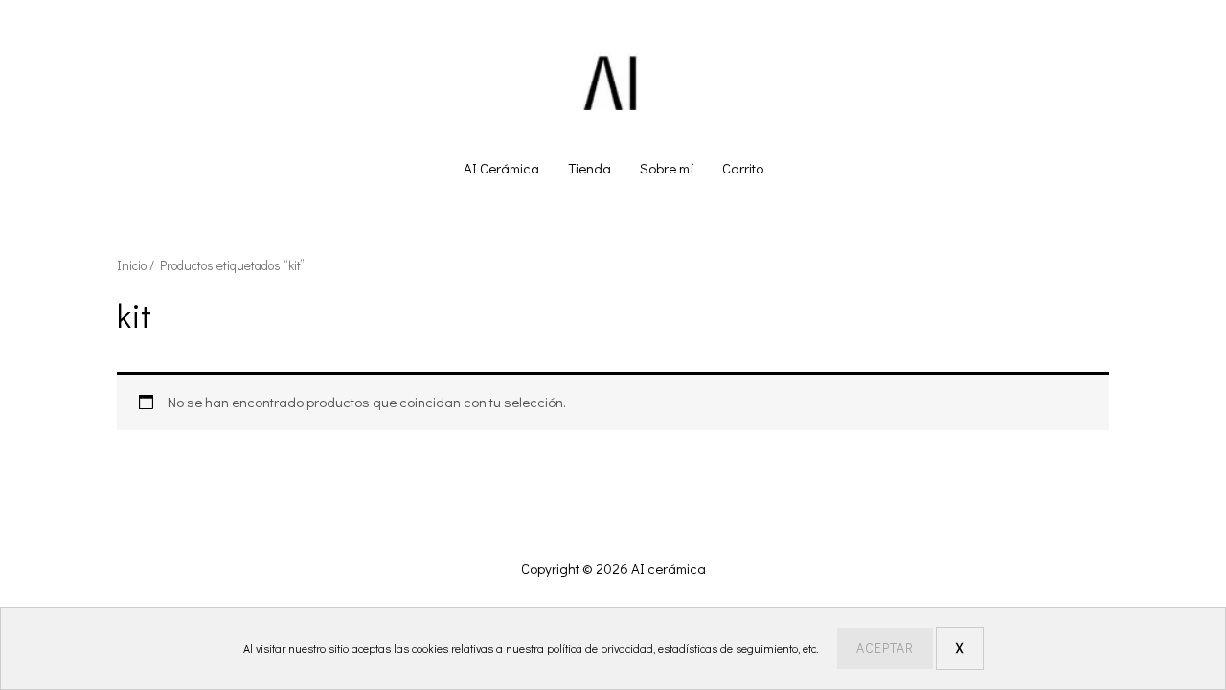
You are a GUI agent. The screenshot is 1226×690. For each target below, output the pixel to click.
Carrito (742, 167)
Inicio (132, 265)
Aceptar (885, 647)
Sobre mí (666, 167)
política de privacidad (600, 648)
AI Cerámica (501, 167)
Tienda (589, 167)
